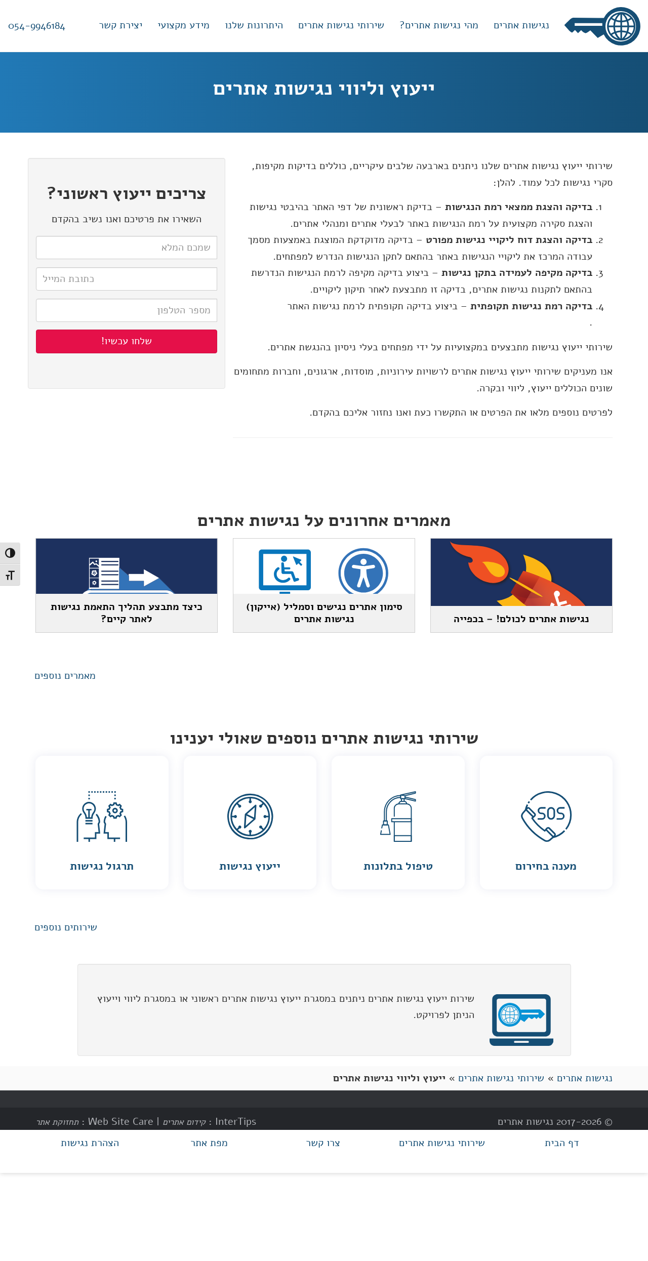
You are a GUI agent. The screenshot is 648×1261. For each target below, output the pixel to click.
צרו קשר (323, 1143)
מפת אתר (209, 1143)
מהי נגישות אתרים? (438, 25)
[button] (65, 676)
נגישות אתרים (521, 25)
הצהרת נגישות (90, 1143)
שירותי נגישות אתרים (341, 25)
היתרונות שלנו (254, 25)
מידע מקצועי (183, 25)
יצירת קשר (120, 25)
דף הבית (562, 1143)
